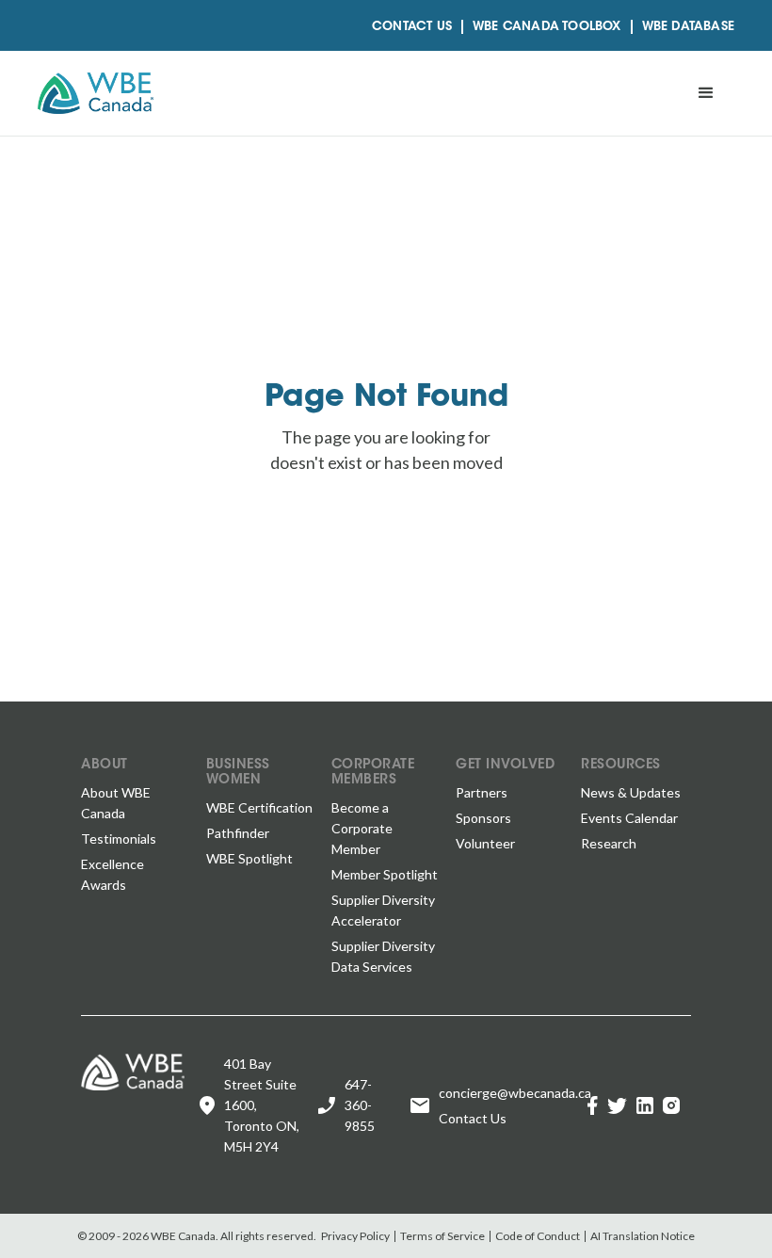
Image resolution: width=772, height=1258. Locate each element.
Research (608, 843)
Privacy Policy (355, 1236)
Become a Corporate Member (362, 828)
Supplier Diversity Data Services (383, 956)
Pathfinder (237, 833)
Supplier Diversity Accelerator (383, 910)
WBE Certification (259, 807)
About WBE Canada (116, 802)
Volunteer (485, 843)
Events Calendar (629, 818)
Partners (481, 792)
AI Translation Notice (642, 1236)
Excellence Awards (112, 874)
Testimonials (118, 839)
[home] (95, 93)
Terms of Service (442, 1236)
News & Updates (631, 792)
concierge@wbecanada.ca (515, 1093)
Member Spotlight (384, 874)
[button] (706, 93)
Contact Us (412, 27)
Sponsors (483, 818)
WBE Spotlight (249, 858)
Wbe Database (688, 27)
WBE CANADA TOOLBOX (547, 27)
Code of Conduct (537, 1236)
